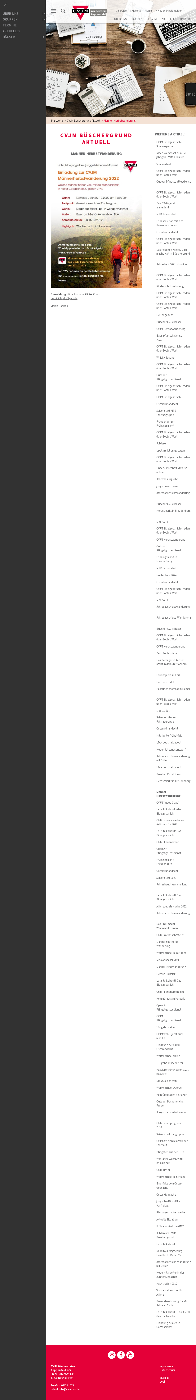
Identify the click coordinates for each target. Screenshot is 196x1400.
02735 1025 (67, 1386)
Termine (152, 19)
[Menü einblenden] (53, 11)
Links (149, 11)
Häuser (185, 19)
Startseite (57, 121)
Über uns (120, 19)
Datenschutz (167, 1370)
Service (122, 11)
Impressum (166, 1366)
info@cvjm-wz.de (69, 1389)
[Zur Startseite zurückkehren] (90, 7)
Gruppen (137, 19)
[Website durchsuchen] (63, 11)
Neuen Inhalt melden (170, 11)
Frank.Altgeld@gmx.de (64, 298)
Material (136, 11)
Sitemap (164, 1378)
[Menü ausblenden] (5, 5)
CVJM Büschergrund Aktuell (83, 121)
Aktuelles (169, 19)
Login (163, 1382)
